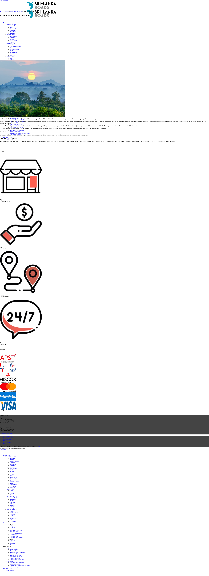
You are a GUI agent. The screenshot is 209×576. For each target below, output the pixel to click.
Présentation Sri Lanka (16, 11)
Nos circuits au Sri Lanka (9, 438)
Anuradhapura (13, 36)
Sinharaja (12, 514)
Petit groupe (13, 526)
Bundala (12, 501)
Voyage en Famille (14, 531)
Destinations (6, 23)
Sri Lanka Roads (4, 11)
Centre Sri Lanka (11, 43)
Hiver (11, 545)
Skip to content (4, 0)
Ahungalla (12, 26)
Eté (11, 542)
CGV (4, 444)
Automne (12, 543)
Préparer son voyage (12, 548)
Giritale (12, 39)
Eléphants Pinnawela (15, 46)
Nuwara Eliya (13, 52)
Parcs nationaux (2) (11, 509)
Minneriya (12, 511)
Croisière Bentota (14, 28)
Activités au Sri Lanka (15, 123)
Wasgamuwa (13, 518)
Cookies (38, 446)
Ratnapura (12, 55)
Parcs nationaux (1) (11, 496)
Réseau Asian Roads (8, 441)
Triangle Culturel (11, 34)
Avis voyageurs (7, 439)
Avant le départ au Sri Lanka (17, 120)
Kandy (11, 51)
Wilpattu (12, 520)
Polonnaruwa (13, 40)
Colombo (12, 30)
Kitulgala (12, 506)
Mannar (12, 508)
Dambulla (12, 37)
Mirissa (12, 492)
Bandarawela (13, 45)
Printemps (12, 540)
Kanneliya (12, 505)
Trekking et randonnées (16, 533)
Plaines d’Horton (14, 512)
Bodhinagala (13, 499)
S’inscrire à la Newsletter (6, 433)
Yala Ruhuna (13, 521)
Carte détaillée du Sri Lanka (17, 127)
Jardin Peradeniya (14, 49)
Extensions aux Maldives (16, 537)
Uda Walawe (13, 517)
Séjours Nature (13, 534)
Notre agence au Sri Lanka (17, 130)
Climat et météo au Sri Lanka (17, 553)
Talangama (12, 515)
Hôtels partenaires (14, 117)
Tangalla (12, 493)
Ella (11, 48)
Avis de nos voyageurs (15, 567)
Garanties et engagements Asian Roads (20, 133)
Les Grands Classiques (16, 530)
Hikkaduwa (13, 31)
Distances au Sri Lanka (16, 124)
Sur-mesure (13, 527)
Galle (11, 58)
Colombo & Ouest (11, 24)
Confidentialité (7, 442)
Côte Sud (12, 502)
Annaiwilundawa (14, 498)
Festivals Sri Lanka (15, 558)
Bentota (12, 27)
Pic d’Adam (13, 53)
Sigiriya (12, 42)
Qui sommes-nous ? (8, 436)
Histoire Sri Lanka (14, 550)
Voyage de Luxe (14, 536)
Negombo (12, 33)
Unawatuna (13, 495)
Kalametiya (13, 503)
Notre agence (10, 561)
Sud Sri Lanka (10, 56)
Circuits (5, 523)
